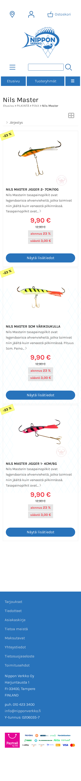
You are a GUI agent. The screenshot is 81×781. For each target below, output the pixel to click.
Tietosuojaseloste (19, 656)
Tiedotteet (13, 611)
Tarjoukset (13, 602)
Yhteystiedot (15, 647)
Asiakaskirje (15, 620)
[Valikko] (72, 81)
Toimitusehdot (17, 665)
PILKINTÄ (23, 105)
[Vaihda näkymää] (71, 116)
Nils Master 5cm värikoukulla (33, 326)
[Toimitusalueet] (12, 14)
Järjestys (16, 122)
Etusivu (13, 81)
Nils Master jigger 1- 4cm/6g (31, 464)
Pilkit (35, 105)
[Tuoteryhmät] (12, 67)
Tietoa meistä (16, 629)
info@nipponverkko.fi (23, 711)
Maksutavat (15, 638)
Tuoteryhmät (45, 81)
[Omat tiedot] (31, 14)
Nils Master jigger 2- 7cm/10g (32, 189)
